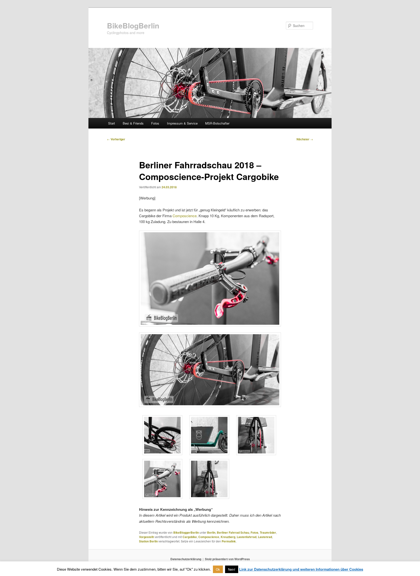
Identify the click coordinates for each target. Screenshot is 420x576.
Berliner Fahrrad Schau (233, 532)
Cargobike (190, 537)
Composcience (185, 215)
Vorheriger (116, 139)
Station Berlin (148, 541)
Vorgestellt (146, 537)
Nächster (305, 139)
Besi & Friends (133, 123)
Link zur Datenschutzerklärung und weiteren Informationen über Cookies (301, 569)
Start (111, 123)
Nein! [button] (231, 569)
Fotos (155, 123)
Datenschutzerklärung (185, 559)
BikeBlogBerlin (133, 25)
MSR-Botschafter (217, 123)
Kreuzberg (228, 537)
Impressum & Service (182, 123)
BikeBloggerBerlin (186, 532)
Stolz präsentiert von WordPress (227, 559)
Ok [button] (218, 569)
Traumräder (268, 532)
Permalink (229, 541)
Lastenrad (265, 537)
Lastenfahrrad (246, 537)
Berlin (211, 532)
